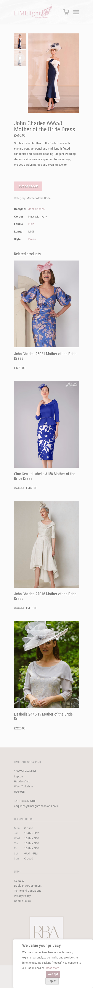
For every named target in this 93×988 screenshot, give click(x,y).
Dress (32, 239)
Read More (52, 968)
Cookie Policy (22, 900)
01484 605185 (27, 801)
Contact (19, 880)
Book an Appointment (28, 885)
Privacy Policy (22, 895)
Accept (53, 974)
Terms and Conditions (27, 890)
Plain (31, 224)
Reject (52, 981)
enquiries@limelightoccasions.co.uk (36, 806)
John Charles (36, 209)
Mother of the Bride (39, 198)
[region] (53, 963)
